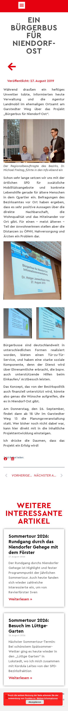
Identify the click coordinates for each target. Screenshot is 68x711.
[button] (21, 5)
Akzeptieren (34, 702)
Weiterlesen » (20, 599)
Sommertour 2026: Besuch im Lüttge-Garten (29, 626)
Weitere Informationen (47, 698)
